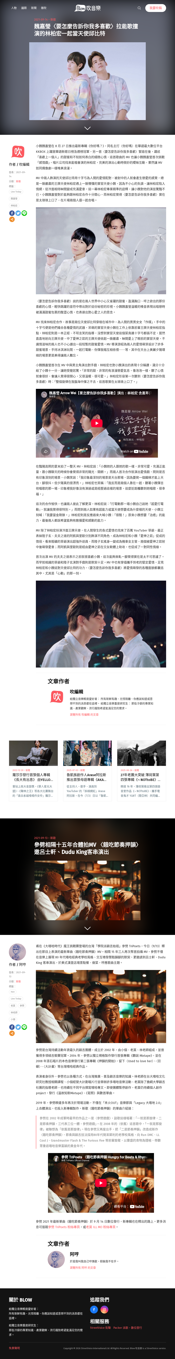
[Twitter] (18, 213)
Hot (13, 992)
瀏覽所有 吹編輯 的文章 (84, 714)
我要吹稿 (156, 8)
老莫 (13, 1005)
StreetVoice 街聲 (100, 1327)
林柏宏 (14, 205)
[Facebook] (12, 213)
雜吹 (43, 8)
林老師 (14, 1012)
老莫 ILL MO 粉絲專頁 (101, 1227)
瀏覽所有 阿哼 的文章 (83, 1267)
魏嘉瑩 (14, 198)
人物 (14, 8)
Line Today (16, 191)
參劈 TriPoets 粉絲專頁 (64, 1227)
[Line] (24, 213)
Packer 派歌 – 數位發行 (127, 1327)
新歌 (53, 19)
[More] (12, 219)
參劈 (22, 1005)
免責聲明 (14, 1348)
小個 (13, 1019)
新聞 (34, 8)
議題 (24, 8)
